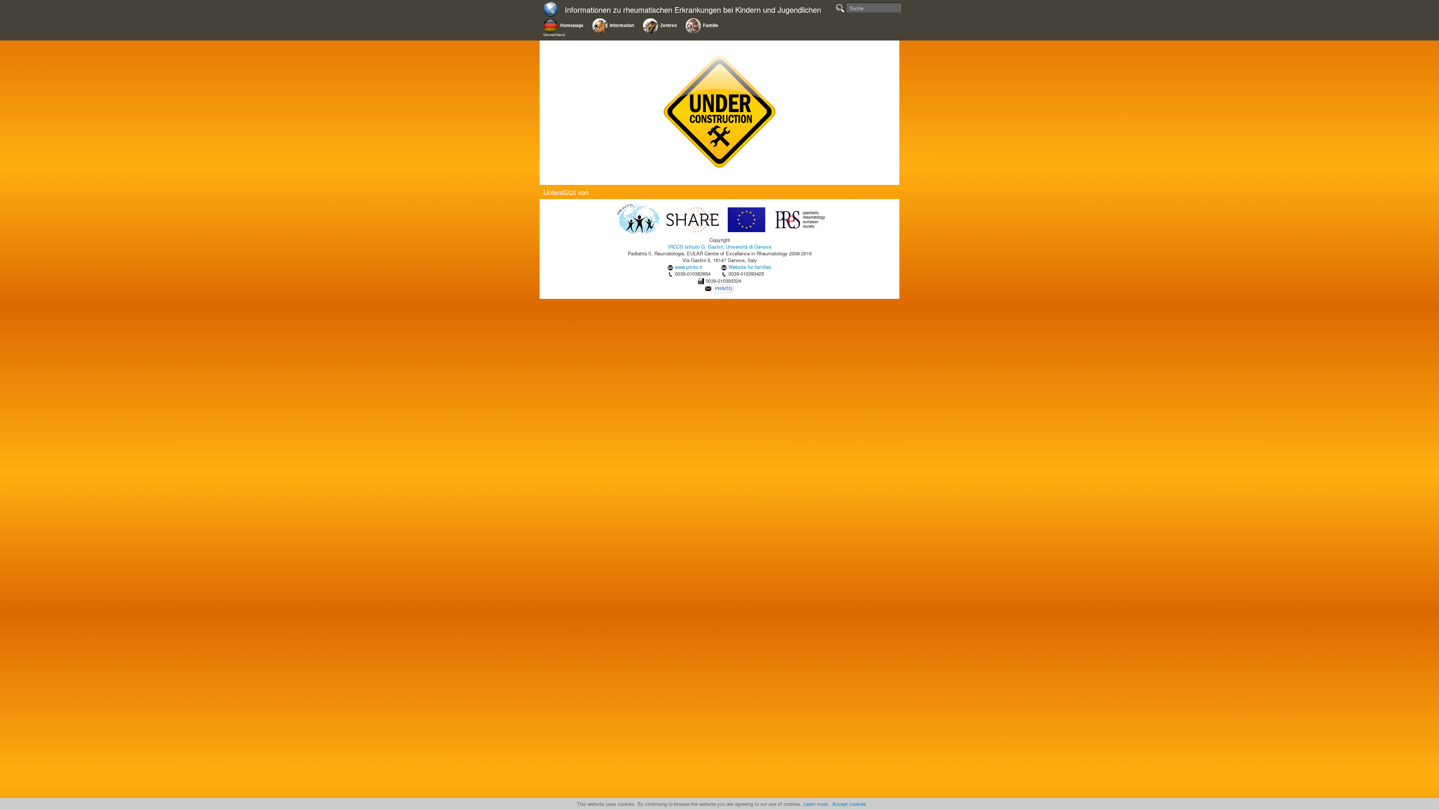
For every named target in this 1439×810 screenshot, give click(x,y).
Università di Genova (748, 246)
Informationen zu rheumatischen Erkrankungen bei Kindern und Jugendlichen (693, 10)
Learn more (815, 803)
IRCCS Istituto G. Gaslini (695, 246)
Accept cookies (849, 803)
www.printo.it (688, 266)
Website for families (750, 266)
